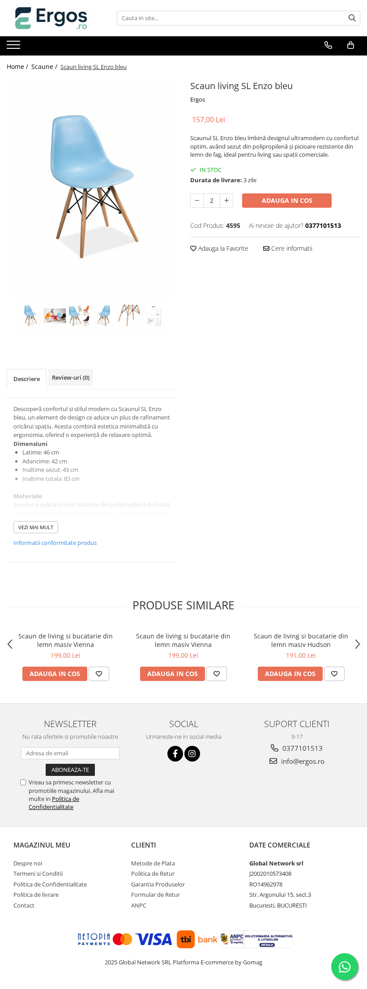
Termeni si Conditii (38, 873)
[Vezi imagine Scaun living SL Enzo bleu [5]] (153, 316)
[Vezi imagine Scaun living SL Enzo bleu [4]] (128, 316)
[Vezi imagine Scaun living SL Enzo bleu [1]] (55, 316)
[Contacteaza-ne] (328, 45)
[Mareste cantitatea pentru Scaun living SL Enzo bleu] (226, 200)
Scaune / (45, 66)
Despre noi (27, 863)
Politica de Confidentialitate (54, 803)
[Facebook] (175, 754)
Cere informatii (290, 248)
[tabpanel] (92, 188)
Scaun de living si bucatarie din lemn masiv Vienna (65, 640)
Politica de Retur (153, 873)
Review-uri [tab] (71, 377)
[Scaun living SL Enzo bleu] (92, 188)
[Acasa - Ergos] (51, 18)
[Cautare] (352, 18)
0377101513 (302, 748)
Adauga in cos (287, 200)
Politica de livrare (36, 895)
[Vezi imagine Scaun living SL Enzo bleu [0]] (30, 316)
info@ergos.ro (301, 761)
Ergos (197, 99)
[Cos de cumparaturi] (350, 45)
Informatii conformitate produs (55, 543)
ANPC (138, 905)
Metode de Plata (153, 863)
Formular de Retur (155, 895)
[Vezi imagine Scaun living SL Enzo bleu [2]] (79, 316)
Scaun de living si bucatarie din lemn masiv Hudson (301, 640)
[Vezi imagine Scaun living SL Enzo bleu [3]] (104, 316)
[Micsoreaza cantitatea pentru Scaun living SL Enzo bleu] (197, 200)
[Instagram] (192, 754)
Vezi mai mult (35, 527)
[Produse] (14, 47)
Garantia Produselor (158, 884)
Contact (23, 905)
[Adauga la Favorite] (99, 674)
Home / (18, 66)
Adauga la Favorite (222, 248)
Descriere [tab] (26, 379)
